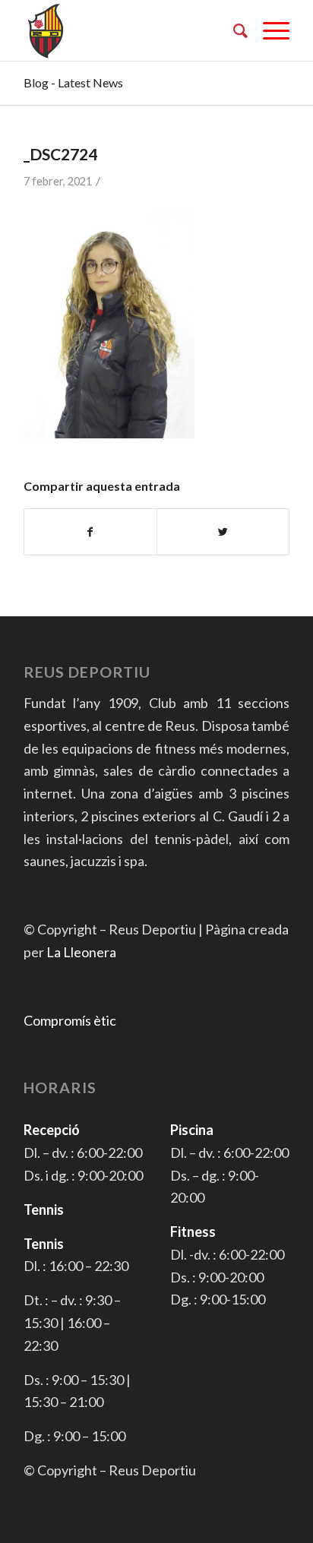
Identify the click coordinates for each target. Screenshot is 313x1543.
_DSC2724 (60, 153)
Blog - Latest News (73, 82)
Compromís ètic (70, 1020)
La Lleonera (81, 952)
